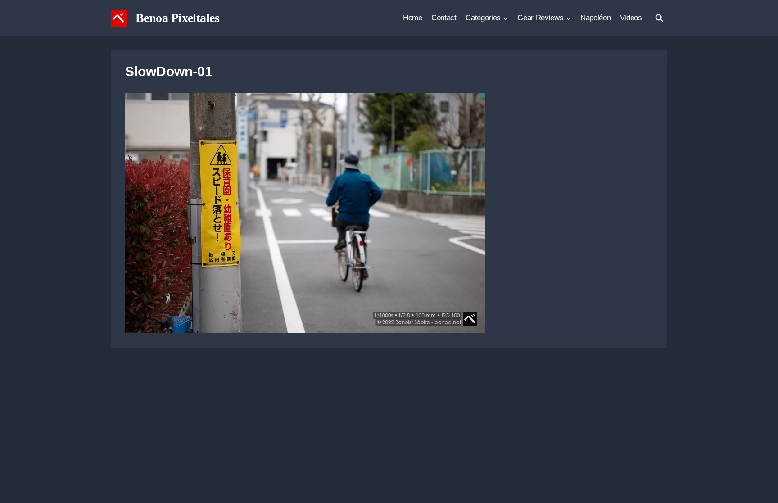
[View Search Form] (659, 18)
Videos (631, 18)
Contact (444, 18)
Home (412, 18)
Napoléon (595, 18)
